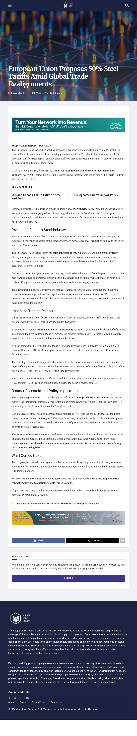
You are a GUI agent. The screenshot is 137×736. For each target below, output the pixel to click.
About (11, 702)
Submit (68, 578)
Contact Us (56, 702)
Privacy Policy (38, 702)
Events (23, 702)
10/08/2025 (35, 93)
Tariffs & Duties (53, 93)
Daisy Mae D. (18, 93)
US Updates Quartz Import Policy (96, 195)
